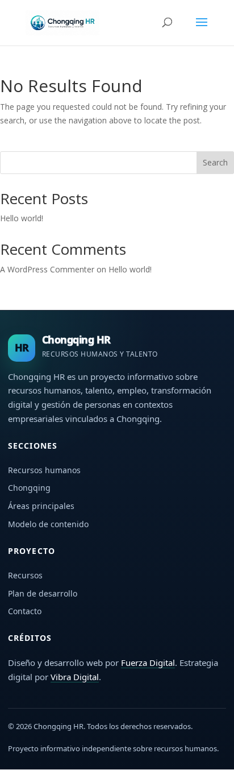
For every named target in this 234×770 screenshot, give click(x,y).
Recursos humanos (44, 470)
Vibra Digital (75, 676)
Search (215, 162)
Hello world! (21, 218)
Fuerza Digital (148, 662)
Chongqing (29, 487)
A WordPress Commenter (47, 269)
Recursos (25, 575)
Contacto (24, 611)
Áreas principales (41, 505)
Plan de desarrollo (42, 593)
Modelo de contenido (48, 524)
